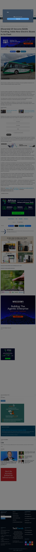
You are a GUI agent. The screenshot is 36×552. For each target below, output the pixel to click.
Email (8, 12)
